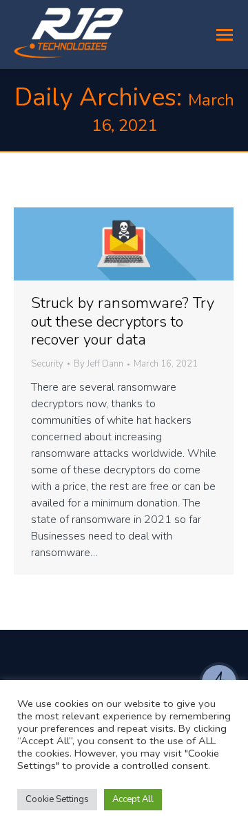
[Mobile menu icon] (224, 34)
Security (47, 364)
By (98, 364)
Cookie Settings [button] (57, 799)
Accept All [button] (133, 799)
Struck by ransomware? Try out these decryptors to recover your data (122, 321)
